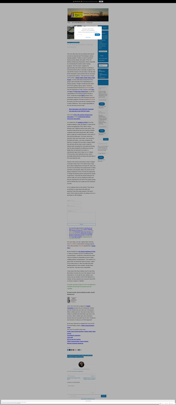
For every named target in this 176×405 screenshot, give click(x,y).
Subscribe (97, 34)
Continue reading (88, 37)
